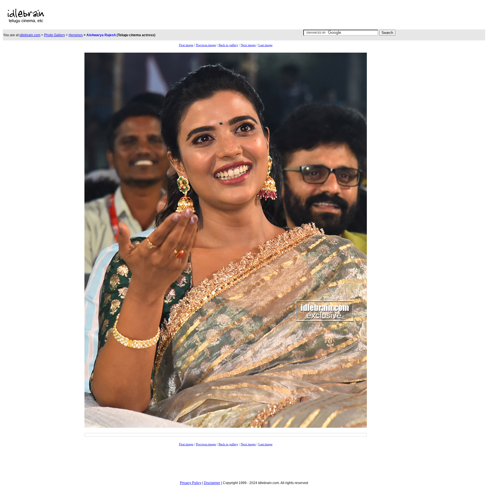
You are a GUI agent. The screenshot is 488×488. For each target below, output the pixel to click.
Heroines (76, 35)
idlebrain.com (29, 35)
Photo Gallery (54, 35)
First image (186, 45)
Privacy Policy (190, 483)
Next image (248, 45)
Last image (265, 45)
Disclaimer (212, 483)
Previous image (206, 45)
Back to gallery (228, 45)
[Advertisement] (194, 16)
